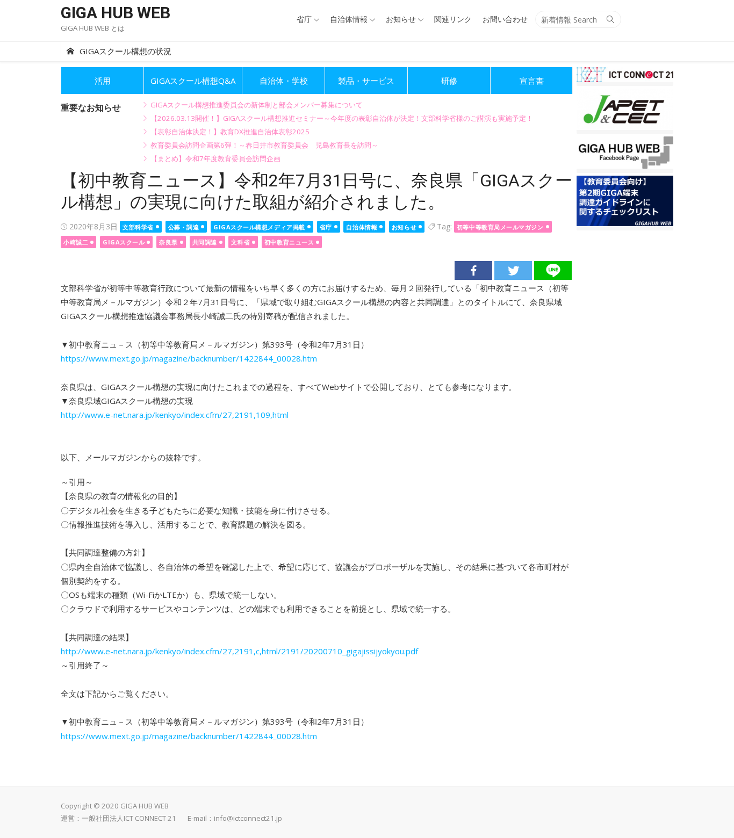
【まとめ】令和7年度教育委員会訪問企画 (215, 158)
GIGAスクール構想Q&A (192, 80)
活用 (103, 80)
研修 (449, 80)
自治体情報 (349, 19)
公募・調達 (183, 227)
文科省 (240, 242)
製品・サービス (366, 80)
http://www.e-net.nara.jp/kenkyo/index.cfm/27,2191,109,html (175, 414)
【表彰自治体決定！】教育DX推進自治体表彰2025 (230, 131)
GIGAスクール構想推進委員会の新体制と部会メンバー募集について (256, 105)
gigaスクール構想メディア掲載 (259, 227)
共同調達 (204, 242)
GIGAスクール (124, 242)
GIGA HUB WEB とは (93, 28)
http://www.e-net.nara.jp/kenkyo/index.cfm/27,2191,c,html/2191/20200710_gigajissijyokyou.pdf (239, 651)
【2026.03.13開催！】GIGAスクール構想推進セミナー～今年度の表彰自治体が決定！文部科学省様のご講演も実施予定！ (341, 118)
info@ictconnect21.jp (248, 818)
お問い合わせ (505, 19)
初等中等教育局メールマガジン (500, 227)
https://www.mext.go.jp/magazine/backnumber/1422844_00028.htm (189, 358)
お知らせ (401, 19)
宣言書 (532, 80)
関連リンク (453, 19)
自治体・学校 (284, 80)
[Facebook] (473, 270)
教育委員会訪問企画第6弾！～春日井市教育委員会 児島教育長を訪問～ (264, 145)
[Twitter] (513, 270)
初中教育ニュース (289, 242)
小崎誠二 (75, 242)
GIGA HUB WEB (115, 12)
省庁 (304, 19)
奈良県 (168, 242)
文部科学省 (138, 227)
